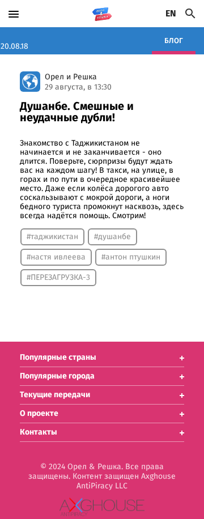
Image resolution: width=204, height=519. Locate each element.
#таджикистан (52, 237)
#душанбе (112, 237)
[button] (102, 357)
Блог (173, 41)
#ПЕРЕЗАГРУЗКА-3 (58, 278)
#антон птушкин (130, 257)
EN (170, 13)
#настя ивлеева (56, 257)
